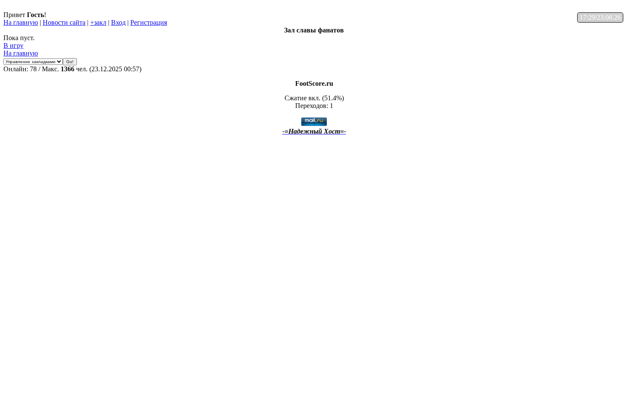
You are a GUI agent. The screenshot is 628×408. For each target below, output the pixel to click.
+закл (98, 22)
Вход (118, 22)
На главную (20, 22)
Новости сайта (64, 22)
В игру (13, 45)
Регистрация (148, 22)
